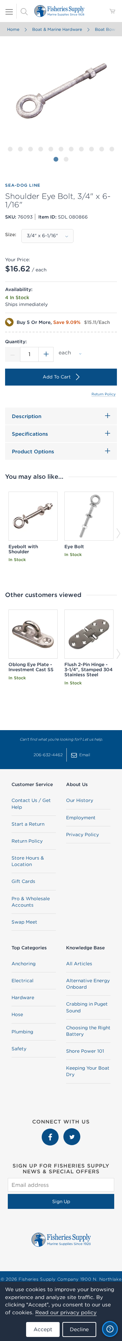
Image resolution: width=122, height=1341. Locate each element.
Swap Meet (24, 922)
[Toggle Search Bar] (24, 11)
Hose (17, 1014)
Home (13, 29)
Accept (43, 1329)
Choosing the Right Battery (88, 1031)
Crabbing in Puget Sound (87, 1007)
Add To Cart (57, 377)
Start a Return (28, 824)
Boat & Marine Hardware (57, 29)
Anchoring (24, 964)
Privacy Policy (82, 834)
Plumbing (22, 1032)
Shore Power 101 (85, 1051)
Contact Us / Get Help (31, 803)
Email (84, 754)
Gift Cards (23, 881)
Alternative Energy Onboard (88, 983)
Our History (79, 800)
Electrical (23, 980)
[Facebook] (51, 1132)
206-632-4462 (48, 754)
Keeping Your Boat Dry (87, 1071)
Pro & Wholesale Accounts (31, 901)
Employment (81, 817)
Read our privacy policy (66, 1312)
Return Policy (104, 394)
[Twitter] (72, 1132)
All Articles (79, 964)
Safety (19, 1049)
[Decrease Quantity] (12, 354)
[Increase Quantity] (46, 354)
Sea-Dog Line (22, 185)
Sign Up (61, 1201)
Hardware (23, 997)
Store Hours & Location (28, 861)
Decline (79, 1329)
